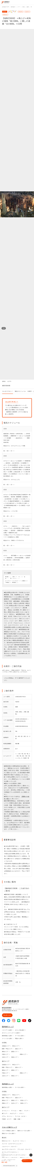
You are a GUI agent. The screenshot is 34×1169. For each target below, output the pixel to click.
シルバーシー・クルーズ (9, 1146)
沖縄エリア (14, 1057)
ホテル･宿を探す (20, 1030)
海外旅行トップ (8, 1084)
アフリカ (13, 1110)
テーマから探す (19, 1035)
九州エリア (5, 1057)
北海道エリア (6, 1046)
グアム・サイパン (7, 1116)
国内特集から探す (7, 1035)
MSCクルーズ (6, 1141)
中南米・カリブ (6, 1119)
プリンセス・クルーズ (23, 1149)
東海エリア (5, 1051)
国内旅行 (13, 6)
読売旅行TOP (5, 6)
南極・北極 (17, 1119)
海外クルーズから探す (23, 1130)
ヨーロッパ (5, 1110)
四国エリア (23, 1054)
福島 (28, 6)
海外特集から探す (7, 1087)
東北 (24, 6)
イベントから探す (7, 1038)
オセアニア (13, 1113)
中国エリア (5, 1054)
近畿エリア (14, 1051)
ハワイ (21, 1113)
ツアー (19, 6)
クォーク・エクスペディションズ (11, 1143)
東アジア (4, 1113)
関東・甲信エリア (7, 1048)
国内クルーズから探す (8, 1133)
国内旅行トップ (8, 1026)
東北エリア (15, 1046)
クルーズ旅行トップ (9, 1127)
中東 (20, 1110)
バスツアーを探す (7, 1030)
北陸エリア (18, 1048)
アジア (26, 1110)
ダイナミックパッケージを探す (11, 1033)
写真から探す (19, 1038)
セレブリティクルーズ (8, 1149)
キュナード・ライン (18, 1141)
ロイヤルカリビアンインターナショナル (13, 1155)
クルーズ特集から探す (8, 1130)
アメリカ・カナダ (20, 1116)
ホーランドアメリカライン (9, 1152)
